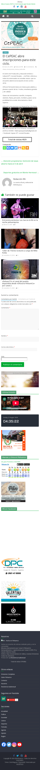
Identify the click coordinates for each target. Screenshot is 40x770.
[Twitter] (16, 148)
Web (2, 356)
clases (4, 69)
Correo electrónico (8, 347)
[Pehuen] (10, 641)
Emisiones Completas (8, 674)
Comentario (5, 308)
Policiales (4, 727)
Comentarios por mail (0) (9, 299)
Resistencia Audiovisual (8, 687)
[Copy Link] (23, 148)
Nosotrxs (4, 683)
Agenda (3, 730)
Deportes (4, 724)
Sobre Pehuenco (6, 677)
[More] (27, 148)
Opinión (3, 733)
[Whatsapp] (4, 148)
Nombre (4, 336)
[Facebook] (8, 148)
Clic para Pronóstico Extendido (10, 462)
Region (3, 736)
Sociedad (4, 717)
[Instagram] (14, 744)
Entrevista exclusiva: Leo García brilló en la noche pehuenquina (20, 221)
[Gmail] (19, 148)
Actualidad (4, 711)
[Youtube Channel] (19, 744)
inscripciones (10, 69)
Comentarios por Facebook (26, 299)
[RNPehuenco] (20, 11)
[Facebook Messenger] (12, 148)
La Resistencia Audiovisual (17, 658)
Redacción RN (19, 67)
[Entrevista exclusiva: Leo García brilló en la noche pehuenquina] (20, 199)
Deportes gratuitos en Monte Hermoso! (21, 172)
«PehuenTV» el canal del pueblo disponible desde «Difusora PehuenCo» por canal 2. (18, 283)
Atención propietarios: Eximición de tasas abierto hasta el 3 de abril (19, 162)
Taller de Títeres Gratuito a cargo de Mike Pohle (19, 251)
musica (17, 69)
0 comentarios (30, 67)
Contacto (4, 680)
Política (3, 714)
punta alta (22, 69)
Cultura (6, 52)
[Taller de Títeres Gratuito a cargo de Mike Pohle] (20, 230)
